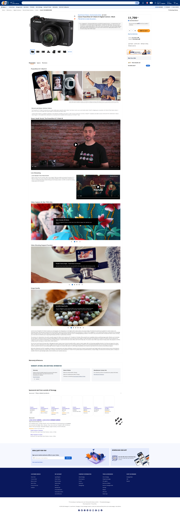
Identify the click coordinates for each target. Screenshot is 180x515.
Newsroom (81, 483)
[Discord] (99, 510)
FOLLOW (148, 65)
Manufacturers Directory (99, 374)
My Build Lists (57, 487)
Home (3, 10)
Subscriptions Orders (59, 491)
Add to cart (143, 31)
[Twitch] (96, 510)
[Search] (137, 3)
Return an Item (34, 481)
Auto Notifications (58, 493)
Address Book (57, 483)
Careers (80, 481)
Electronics (9, 10)
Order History (57, 479)
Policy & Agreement (87, 503)
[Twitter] (81, 510)
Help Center (33, 477)
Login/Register (57, 477)
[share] (74, 16)
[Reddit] (74, 19)
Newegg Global (130, 477)
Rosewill (128, 481)
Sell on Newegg (106, 477)
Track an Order (34, 479)
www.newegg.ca (112, 506)
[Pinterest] (90, 510)
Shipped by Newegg (106, 479)
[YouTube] (93, 510)
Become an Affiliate (106, 483)
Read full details (36, 377)
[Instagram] (84, 510)
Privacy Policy (94, 503)
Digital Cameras (17, 10)
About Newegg (82, 477)
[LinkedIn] (87, 510)
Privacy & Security (34, 485)
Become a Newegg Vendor (108, 485)
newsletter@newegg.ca (105, 502)
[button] (15, 2)
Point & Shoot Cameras (28, 10)
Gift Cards (105, 491)
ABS (127, 479)
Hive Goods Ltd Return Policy (79, 376)
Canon (36, 10)
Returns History (58, 481)
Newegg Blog (81, 485)
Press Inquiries (82, 479)
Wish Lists (57, 485)
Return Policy (33, 483)
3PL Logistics (105, 481)
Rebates (104, 489)
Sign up (68, 458)
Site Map (104, 487)
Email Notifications (58, 489)
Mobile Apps (105, 493)
